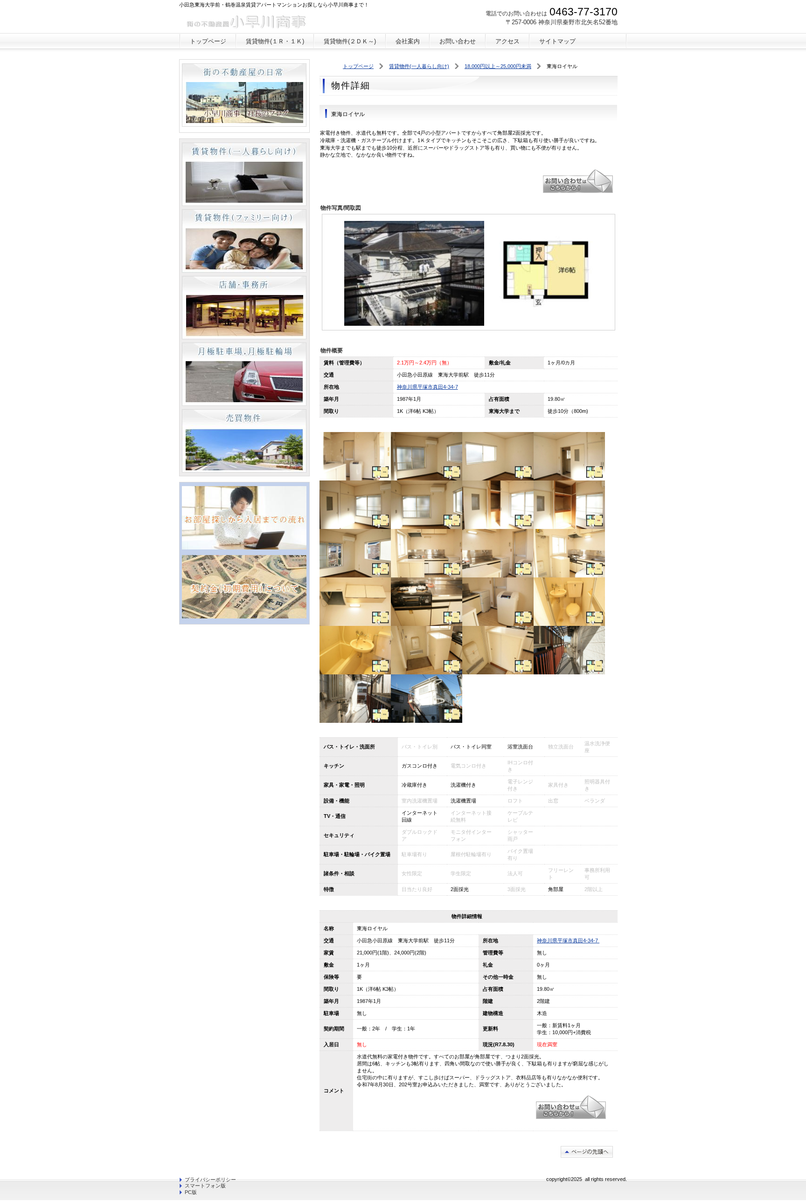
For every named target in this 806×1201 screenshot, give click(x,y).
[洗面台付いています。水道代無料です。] (355, 672)
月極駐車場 (244, 374)
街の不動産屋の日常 (244, 95)
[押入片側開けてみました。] (498, 527)
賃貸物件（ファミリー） (244, 241)
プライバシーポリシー (210, 1179)
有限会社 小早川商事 (248, 21)
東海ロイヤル (578, 181)
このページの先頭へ (587, 1152)
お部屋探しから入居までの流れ (244, 518)
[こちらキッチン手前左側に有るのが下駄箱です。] (426, 575)
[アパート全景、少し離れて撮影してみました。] (426, 721)
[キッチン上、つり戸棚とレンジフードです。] (355, 624)
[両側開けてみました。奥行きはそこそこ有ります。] (569, 527)
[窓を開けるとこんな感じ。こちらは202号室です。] (355, 575)
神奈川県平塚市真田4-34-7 (427, 387)
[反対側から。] (355, 721)
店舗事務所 (244, 307)
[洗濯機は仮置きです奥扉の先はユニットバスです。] (498, 624)
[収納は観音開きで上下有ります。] (355, 527)
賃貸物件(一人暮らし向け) (419, 66)
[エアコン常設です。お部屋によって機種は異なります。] (426, 527)
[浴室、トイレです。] (569, 624)
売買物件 (244, 441)
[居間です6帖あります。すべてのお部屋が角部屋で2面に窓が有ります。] (426, 478)
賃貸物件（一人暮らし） (244, 174)
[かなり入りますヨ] (498, 672)
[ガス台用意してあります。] (426, 624)
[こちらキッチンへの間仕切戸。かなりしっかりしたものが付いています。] (569, 478)
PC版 (191, 1192)
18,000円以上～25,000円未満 (498, 66)
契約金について (244, 587)
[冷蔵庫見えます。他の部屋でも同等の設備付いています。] (498, 575)
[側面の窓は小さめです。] (498, 478)
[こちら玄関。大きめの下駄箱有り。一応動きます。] (426, 672)
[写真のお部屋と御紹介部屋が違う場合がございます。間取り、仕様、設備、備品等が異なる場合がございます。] (355, 478)
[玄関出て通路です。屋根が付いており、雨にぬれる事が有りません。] (569, 672)
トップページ (358, 66)
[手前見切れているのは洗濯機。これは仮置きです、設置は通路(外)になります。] (569, 575)
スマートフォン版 (205, 1185)
